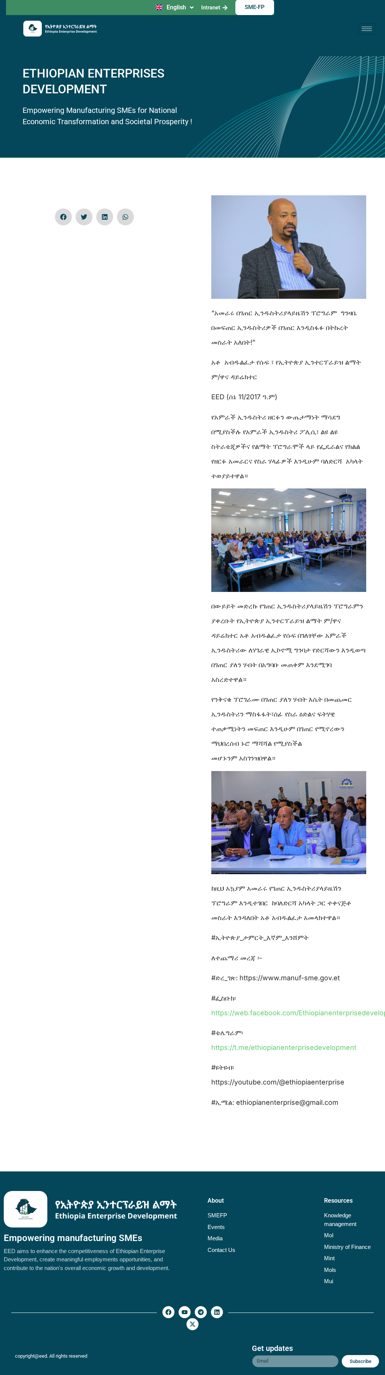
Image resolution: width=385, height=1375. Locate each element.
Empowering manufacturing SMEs (73, 1238)
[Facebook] (168, 1312)
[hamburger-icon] (366, 28)
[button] (63, 216)
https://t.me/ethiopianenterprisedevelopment (283, 1047)
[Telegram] (201, 1312)
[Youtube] (185, 1312)
